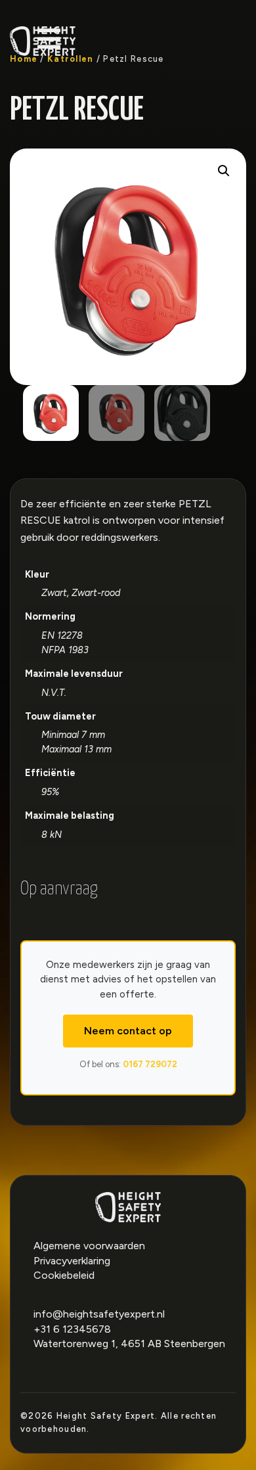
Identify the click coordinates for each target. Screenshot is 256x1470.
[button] (224, 171)
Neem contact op (128, 1030)
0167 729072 (150, 1064)
